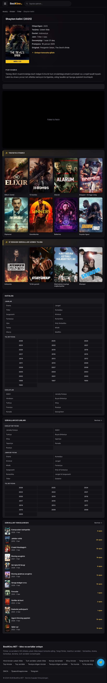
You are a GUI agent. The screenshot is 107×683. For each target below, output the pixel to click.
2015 (86, 354)
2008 (21, 367)
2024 (86, 341)
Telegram (34, 671)
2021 (86, 345)
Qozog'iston (59, 412)
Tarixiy (8, 328)
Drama (8, 305)
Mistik (57, 328)
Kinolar (12, 11)
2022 (53, 345)
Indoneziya (43, 33)
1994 (86, 381)
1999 (21, 381)
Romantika (59, 319)
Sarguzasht (10, 314)
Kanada (9, 412)
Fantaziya (9, 319)
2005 (21, 372)
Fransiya (9, 407)
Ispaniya (58, 439)
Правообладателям (19, 671)
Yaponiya (9, 443)
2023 (21, 345)
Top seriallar (20, 664)
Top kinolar (7, 664)
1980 (21, 385)
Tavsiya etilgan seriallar (58, 664)
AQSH (8, 394)
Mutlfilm (58, 332)
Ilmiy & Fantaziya (61, 470)
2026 (21, 341)
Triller (19, 11)
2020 (21, 350)
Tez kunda (75, 664)
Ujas (45, 37)
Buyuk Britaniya (61, 398)
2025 (45, 26)
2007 (53, 367)
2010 (53, 363)
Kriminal (58, 314)
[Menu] (5, 3)
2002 (21, 376)
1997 (53, 381)
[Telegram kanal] (100, 662)
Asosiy (5, 11)
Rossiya (58, 407)
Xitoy (57, 403)
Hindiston (9, 398)
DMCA (5, 671)
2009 (86, 363)
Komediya (58, 310)
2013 (53, 359)
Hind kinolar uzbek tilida (13, 661)
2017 (21, 354)
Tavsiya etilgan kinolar (37, 664)
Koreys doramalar (56, 661)
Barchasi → (98, 420)
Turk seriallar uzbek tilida (36, 661)
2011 (21, 363)
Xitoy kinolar (71, 661)
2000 (86, 376)
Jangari (58, 305)
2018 (86, 350)
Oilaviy (8, 332)
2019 (53, 350)
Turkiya (9, 403)
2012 (86, 359)
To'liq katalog (87, 664)
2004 (54, 372)
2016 (53, 354)
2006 (86, 367)
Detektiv (58, 479)
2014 (21, 359)
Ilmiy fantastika (60, 323)
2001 (53, 376)
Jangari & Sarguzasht (63, 474)
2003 (86, 372)
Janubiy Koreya (61, 394)
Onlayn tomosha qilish (44, 52)
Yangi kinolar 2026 (86, 661)
